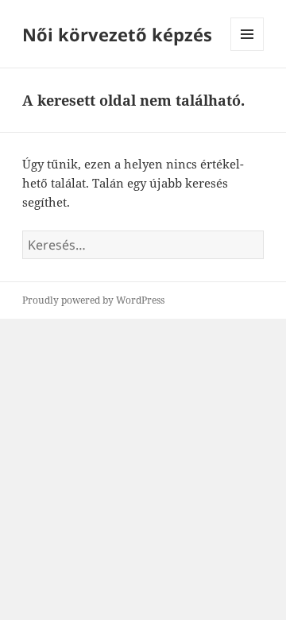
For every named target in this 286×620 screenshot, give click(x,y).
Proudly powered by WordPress (93, 300)
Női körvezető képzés (117, 34)
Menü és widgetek (247, 50)
